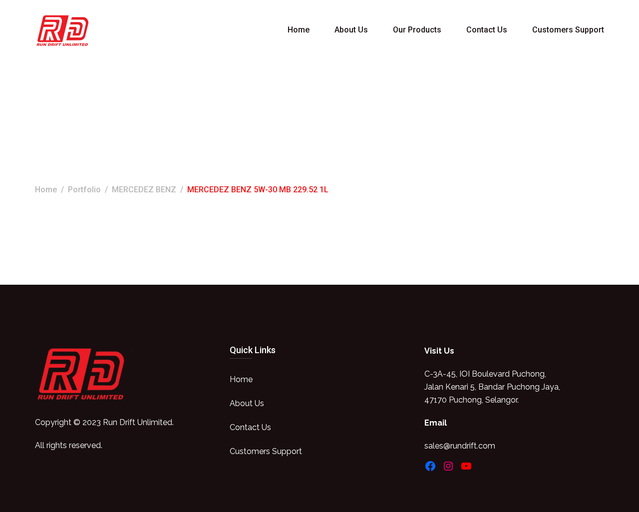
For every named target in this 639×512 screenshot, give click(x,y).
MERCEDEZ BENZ (144, 189)
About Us (351, 29)
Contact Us (486, 29)
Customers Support (568, 29)
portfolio (84, 189)
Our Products (417, 29)
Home (299, 29)
